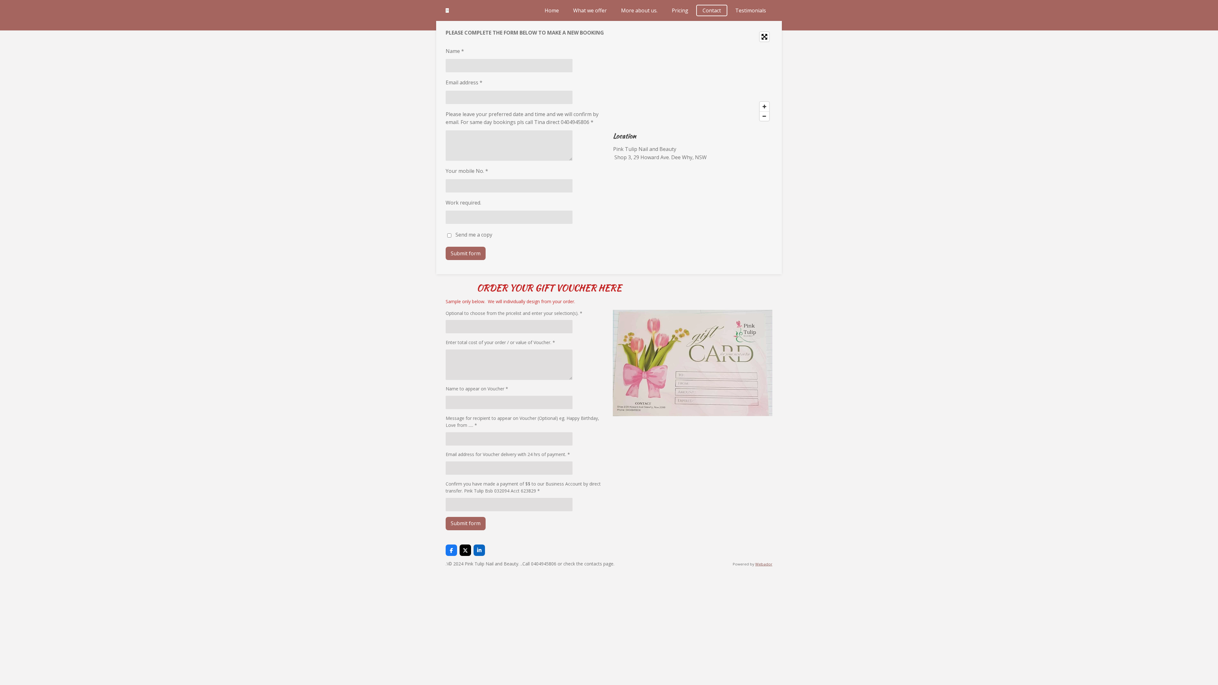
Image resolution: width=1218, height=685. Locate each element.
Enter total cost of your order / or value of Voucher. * (500, 342)
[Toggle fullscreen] (764, 37)
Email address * (464, 82)
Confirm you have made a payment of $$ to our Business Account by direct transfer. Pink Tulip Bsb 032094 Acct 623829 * (523, 487)
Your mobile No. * (467, 170)
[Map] (692, 76)
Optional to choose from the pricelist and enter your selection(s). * (514, 313)
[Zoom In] (764, 106)
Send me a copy (473, 235)
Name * (455, 51)
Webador (763, 564)
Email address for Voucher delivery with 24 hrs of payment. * (508, 454)
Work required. (463, 202)
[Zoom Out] (764, 116)
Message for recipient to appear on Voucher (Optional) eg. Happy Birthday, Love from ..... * (522, 421)
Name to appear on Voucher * (477, 389)
